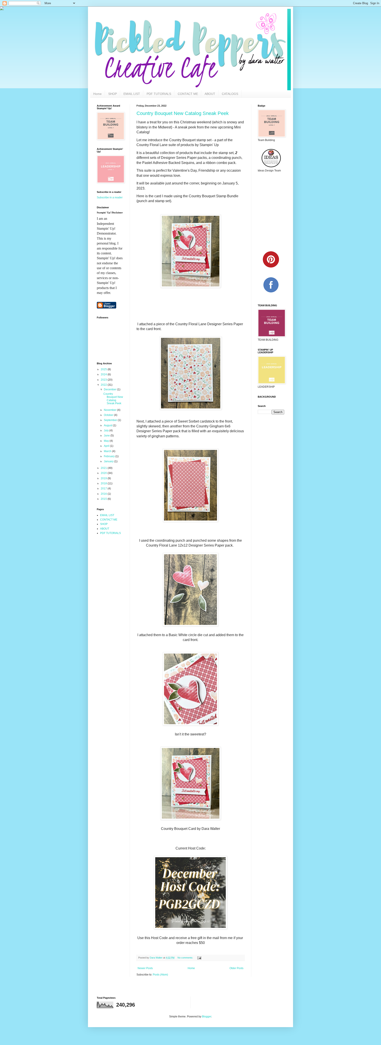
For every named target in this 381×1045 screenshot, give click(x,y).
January (109, 461)
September (111, 420)
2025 (104, 369)
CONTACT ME (188, 94)
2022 (104, 384)
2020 (104, 473)
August (108, 425)
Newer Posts (145, 968)
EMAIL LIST (131, 94)
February (109, 456)
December (110, 389)
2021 (104, 468)
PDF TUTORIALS (159, 94)
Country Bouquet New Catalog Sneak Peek (182, 113)
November (110, 410)
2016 (104, 493)
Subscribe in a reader (110, 197)
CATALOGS (230, 94)
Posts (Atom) (160, 974)
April (107, 445)
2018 (104, 483)
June (107, 435)
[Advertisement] (116, 558)
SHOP (112, 94)
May (107, 440)
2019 (104, 478)
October (109, 415)
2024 (104, 374)
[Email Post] (199, 957)
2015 (104, 498)
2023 (104, 379)
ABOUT (210, 94)
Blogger (206, 1016)
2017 (104, 488)
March (108, 451)
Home (97, 94)
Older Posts (236, 968)
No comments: (185, 957)
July (106, 430)
